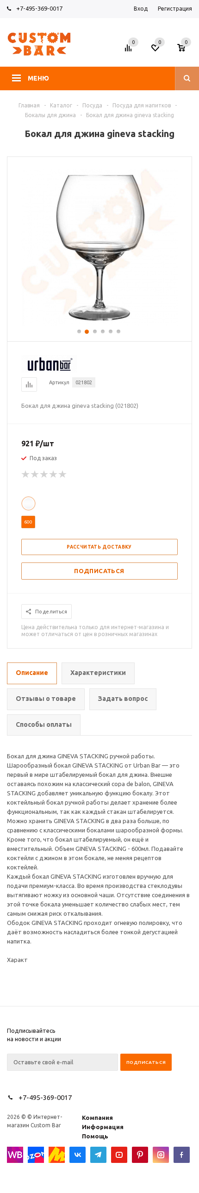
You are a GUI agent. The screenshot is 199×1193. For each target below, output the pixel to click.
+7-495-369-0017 (39, 8)
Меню (38, 78)
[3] (44, 474)
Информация (103, 1127)
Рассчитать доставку (99, 547)
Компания (97, 1117)
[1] (26, 474)
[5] (63, 474)
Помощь (95, 1136)
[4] (53, 474)
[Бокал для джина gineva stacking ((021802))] (99, 323)
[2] (35, 474)
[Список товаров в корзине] (186, 50)
